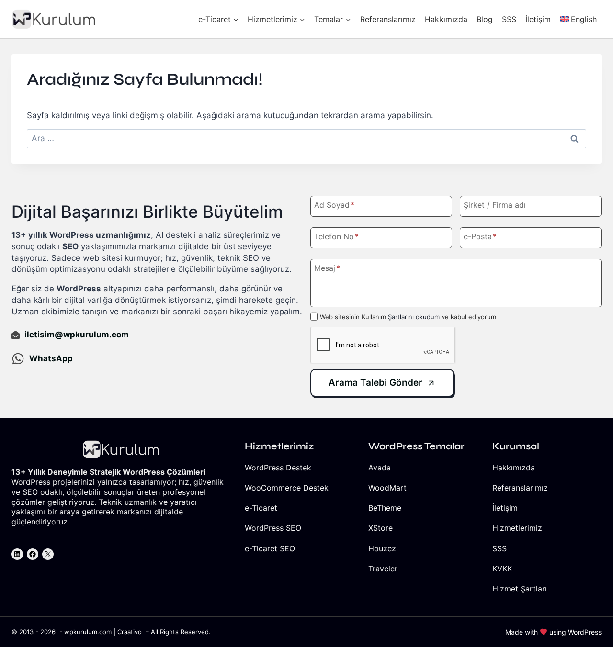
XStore (380, 528)
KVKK (502, 568)
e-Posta (480, 236)
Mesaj (327, 268)
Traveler (382, 568)
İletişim (538, 19)
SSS (509, 19)
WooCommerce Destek (287, 487)
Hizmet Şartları (519, 588)
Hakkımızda (446, 19)
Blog (485, 19)
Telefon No (336, 236)
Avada (379, 467)
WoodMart (387, 487)
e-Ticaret (261, 508)
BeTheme (384, 508)
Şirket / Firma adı (495, 205)
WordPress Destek (278, 467)
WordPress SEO (273, 528)
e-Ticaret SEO (270, 548)
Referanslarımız (388, 19)
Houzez (382, 548)
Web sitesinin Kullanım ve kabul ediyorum (408, 317)
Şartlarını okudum (414, 317)
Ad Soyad (334, 205)
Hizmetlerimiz (517, 528)
